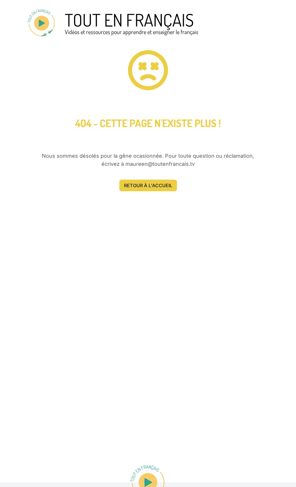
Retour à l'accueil (148, 185)
